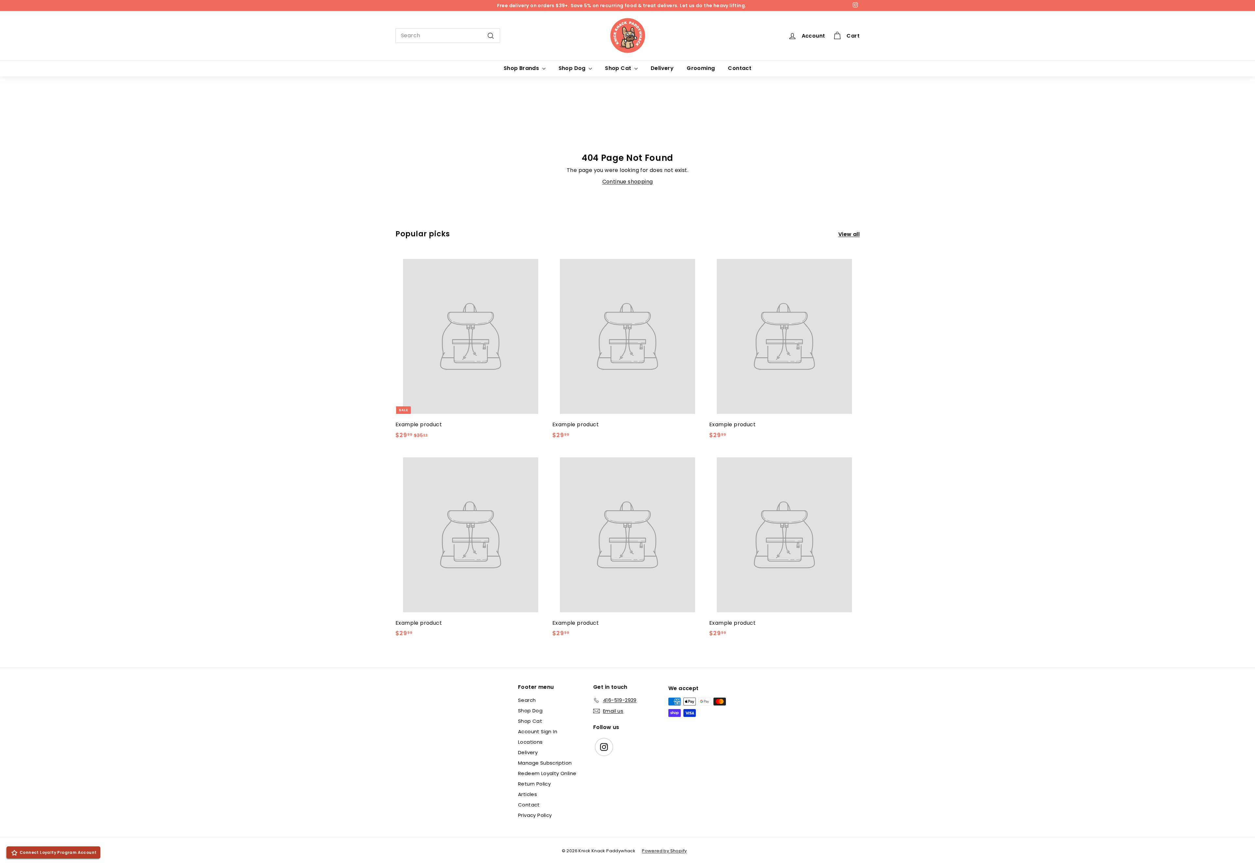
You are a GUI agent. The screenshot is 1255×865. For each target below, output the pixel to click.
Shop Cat (619, 68)
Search (527, 700)
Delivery (662, 68)
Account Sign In (537, 731)
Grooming (701, 68)
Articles (527, 794)
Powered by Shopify (664, 851)
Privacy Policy (535, 815)
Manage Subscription (545, 762)
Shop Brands (522, 68)
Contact (739, 68)
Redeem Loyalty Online (547, 773)
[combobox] (447, 35)
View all (849, 234)
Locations (530, 741)
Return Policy (534, 783)
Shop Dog (573, 68)
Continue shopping (627, 181)
